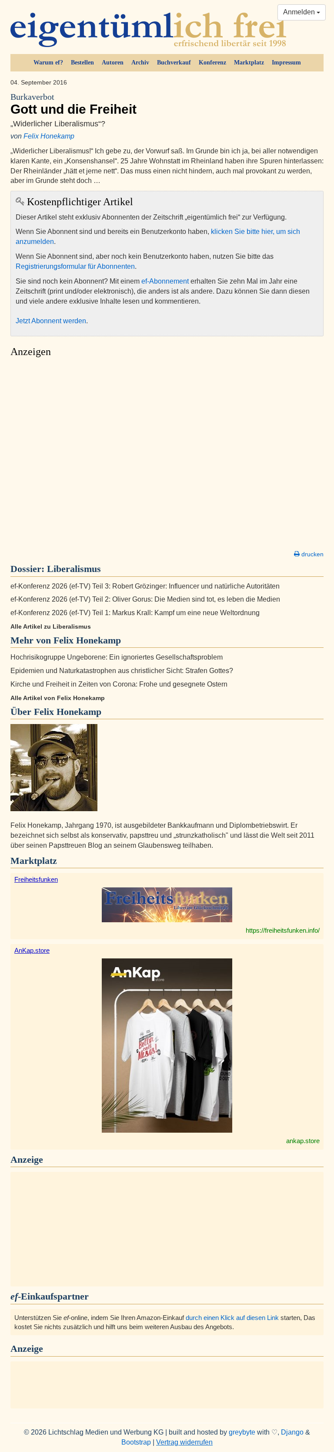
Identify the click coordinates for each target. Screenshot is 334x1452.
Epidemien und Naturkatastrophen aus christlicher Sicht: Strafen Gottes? (121, 670)
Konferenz (212, 62)
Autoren (113, 62)
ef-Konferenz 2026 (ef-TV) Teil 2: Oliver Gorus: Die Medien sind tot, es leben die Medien (145, 599)
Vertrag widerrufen (184, 1442)
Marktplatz (249, 62)
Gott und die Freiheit (73, 104)
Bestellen (82, 62)
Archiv (140, 62)
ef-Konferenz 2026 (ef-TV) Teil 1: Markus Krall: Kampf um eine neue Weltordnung (135, 612)
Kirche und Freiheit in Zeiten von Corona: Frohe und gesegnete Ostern (118, 684)
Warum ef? (48, 62)
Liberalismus (74, 568)
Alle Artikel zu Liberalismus (50, 626)
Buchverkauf (174, 62)
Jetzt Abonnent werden (51, 321)
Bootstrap (136, 1442)
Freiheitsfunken (36, 879)
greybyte (242, 1432)
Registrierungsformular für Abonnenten (75, 266)
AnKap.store (32, 950)
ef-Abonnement (165, 281)
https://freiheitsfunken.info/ (283, 930)
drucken (312, 554)
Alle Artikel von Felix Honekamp (57, 697)
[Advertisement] (167, 456)
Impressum (286, 62)
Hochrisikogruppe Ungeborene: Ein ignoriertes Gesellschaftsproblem (116, 657)
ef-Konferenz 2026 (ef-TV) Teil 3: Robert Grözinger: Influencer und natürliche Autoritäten (145, 586)
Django (292, 1432)
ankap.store (303, 1140)
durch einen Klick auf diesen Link (232, 1317)
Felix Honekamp (48, 136)
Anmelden (300, 12)
